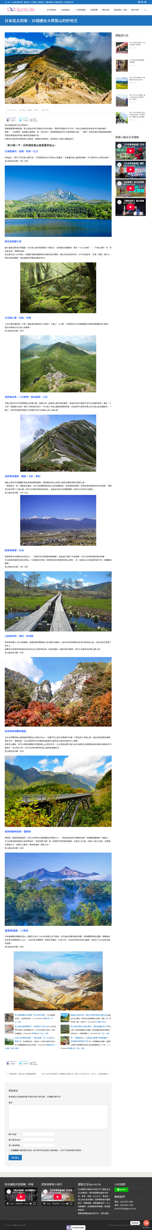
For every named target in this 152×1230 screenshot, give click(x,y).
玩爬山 (23, 110)
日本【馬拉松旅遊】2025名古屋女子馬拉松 (137, 43)
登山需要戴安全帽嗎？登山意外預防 (30, 1014)
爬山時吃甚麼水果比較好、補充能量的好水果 (90, 1026)
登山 (37, 110)
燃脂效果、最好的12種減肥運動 (21, 1073)
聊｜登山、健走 (43, 1033)
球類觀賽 (94, 9)
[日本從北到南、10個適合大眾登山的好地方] (58, 68)
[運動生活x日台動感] (19, 9)
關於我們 (135, 9)
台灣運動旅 (65, 9)
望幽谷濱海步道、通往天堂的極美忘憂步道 (89, 1014)
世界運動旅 (51, 9)
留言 (11, 1102)
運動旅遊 (49, 1045)
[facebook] (139, 3)
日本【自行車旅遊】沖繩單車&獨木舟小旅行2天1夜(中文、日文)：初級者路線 (76, 1073)
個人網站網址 (14, 1145)
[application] (21, 1197)
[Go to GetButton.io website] (146, 1227)
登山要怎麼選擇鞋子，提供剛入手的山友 (32, 1026)
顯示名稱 (13, 1134)
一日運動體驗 (80, 9)
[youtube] (145, 3)
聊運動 (45, 1018)
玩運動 (29, 110)
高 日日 (46, 110)
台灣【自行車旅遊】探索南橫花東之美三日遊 (137, 78)
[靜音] (30, 1203)
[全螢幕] (34, 1203)
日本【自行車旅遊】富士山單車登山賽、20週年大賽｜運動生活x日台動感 (137, 114)
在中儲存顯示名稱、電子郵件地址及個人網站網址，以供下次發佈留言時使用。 (47, 1150)
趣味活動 (105, 9)
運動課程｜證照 (120, 9)
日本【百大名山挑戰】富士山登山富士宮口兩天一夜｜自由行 (137, 97)
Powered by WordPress (115, 1225)
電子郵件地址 (15, 1139)
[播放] (8, 1203)
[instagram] (142, 3)
